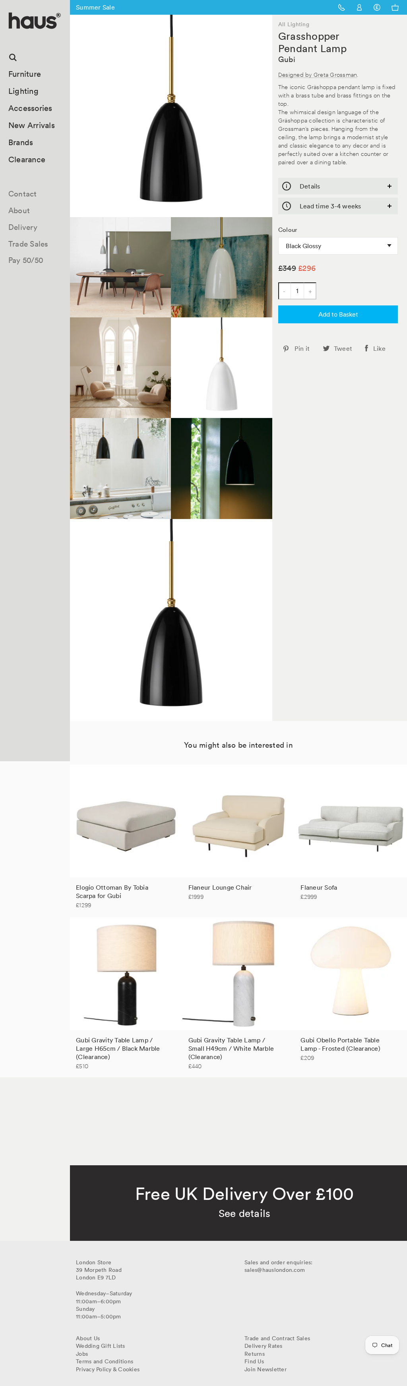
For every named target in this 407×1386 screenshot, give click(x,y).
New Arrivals (31, 125)
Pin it (302, 348)
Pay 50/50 (25, 260)
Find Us (254, 1361)
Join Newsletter (265, 1369)
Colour (288, 229)
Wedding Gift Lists (100, 1345)
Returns (254, 1353)
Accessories (30, 108)
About (19, 210)
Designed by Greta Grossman (317, 74)
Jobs (82, 1353)
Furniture (24, 74)
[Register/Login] (359, 7)
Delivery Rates (263, 1345)
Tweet (343, 348)
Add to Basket (338, 314)
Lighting (23, 91)
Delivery (22, 227)
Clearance (26, 159)
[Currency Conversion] (377, 7)
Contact (22, 193)
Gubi (286, 59)
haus (11, 38)
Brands (20, 142)
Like (379, 348)
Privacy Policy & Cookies (108, 1369)
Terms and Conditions (104, 1361)
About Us (88, 1338)
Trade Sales (28, 244)
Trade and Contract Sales (277, 1338)
